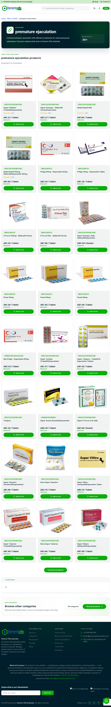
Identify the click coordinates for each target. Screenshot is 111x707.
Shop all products (93, 606)
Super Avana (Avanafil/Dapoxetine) (54, 421)
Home (3, 18)
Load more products (55, 570)
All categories (73, 606)
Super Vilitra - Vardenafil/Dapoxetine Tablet (89, 483)
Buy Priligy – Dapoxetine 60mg (16, 359)
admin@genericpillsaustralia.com (62, 678)
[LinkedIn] (103, 703)
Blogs (96, 1)
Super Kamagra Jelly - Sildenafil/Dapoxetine (86, 237)
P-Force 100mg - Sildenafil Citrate (18, 236)
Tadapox (7, 421)
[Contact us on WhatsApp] (106, 701)
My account (33, 639)
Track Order (59, 646)
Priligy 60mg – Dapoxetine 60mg (53, 172)
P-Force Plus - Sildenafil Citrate (53, 236)
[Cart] (94, 8)
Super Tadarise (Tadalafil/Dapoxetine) (13, 545)
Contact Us (106, 1)
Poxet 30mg (9, 297)
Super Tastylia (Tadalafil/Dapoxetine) (49, 360)
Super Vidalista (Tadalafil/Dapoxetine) (13, 109)
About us (32, 633)
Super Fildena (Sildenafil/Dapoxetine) (86, 545)
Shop (106, 8)
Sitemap (32, 643)
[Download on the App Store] (100, 690)
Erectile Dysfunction (13, 104)
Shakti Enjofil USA (84, 108)
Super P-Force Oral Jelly (87, 421)
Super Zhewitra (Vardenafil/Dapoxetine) (13, 483)
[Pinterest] (99, 703)
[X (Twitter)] (94, 703)
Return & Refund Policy (63, 636)
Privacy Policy (60, 633)
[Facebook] (89, 703)
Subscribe (47, 693)
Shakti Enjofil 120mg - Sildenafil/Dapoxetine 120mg (15, 173)
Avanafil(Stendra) (49, 417)
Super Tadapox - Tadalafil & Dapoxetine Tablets (88, 360)
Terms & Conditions (62, 639)
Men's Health (12, 18)
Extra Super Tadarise (49, 544)
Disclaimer (59, 650)
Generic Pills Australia (25, 703)
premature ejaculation (14, 356)
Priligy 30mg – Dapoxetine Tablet (91, 172)
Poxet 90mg (82, 297)
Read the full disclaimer (69, 675)
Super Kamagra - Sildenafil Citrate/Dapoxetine (51, 109)
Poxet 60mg (45, 297)
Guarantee (59, 643)
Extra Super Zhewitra (49, 482)
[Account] (99, 8)
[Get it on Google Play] (79, 690)
